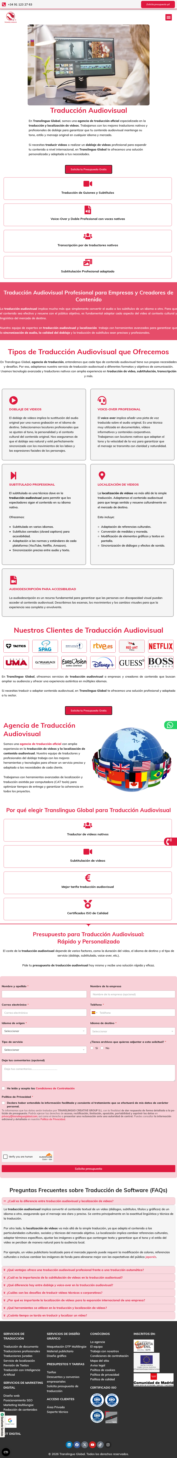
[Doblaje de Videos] (13, 400)
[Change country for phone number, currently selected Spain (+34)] (94, 1012)
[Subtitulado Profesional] (13, 475)
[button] (168, 17)
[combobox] (132, 1031)
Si (96, 1048)
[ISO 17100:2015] (97, 1401)
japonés (151, 1257)
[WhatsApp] (170, 725)
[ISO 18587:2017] (97, 1417)
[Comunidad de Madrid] (154, 1379)
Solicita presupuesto (88, 1168)
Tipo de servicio (12, 1042)
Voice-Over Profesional (119, 409)
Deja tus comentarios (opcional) (23, 1060)
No (107, 1048)
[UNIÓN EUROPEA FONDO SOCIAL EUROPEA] (147, 1362)
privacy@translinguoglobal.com (19, 1116)
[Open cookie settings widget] (6, 1452)
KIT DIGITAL (12, 1433)
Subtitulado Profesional (32, 484)
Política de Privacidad (17, 1096)
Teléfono (97, 1004)
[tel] (169, 841)
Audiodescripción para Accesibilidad (42, 589)
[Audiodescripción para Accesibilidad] (13, 580)
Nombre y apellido (15, 986)
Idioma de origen (14, 1023)
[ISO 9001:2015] (112, 1401)
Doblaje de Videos (25, 409)
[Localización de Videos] (102, 475)
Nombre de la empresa (105, 986)
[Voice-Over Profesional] (102, 400)
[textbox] (132, 1031)
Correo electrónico (15, 1004)
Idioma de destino (103, 1023)
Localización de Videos (118, 484)
